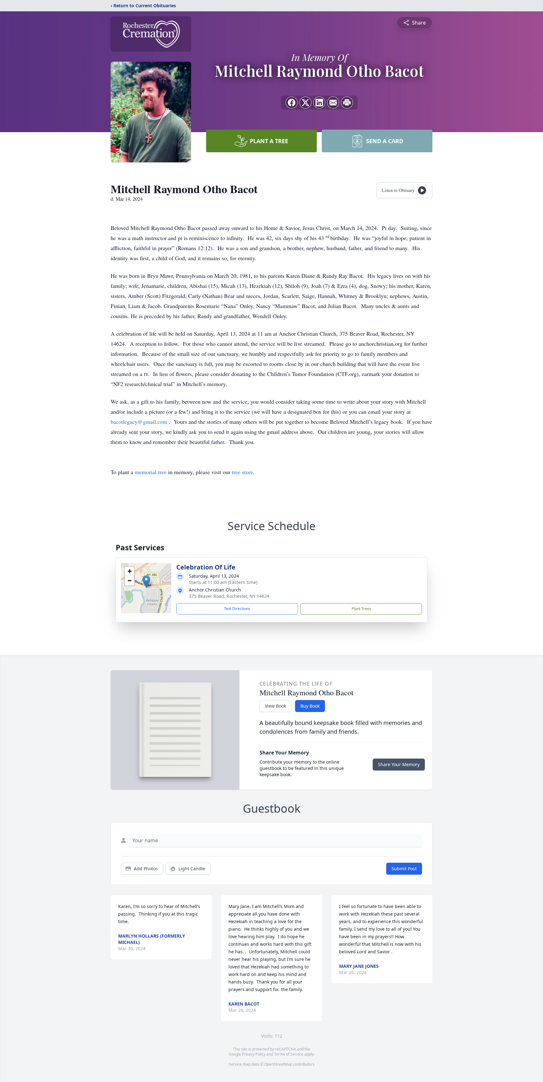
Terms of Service (288, 1054)
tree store (242, 472)
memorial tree (151, 472)
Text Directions (237, 608)
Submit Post (404, 869)
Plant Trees (361, 608)
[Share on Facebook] (291, 102)
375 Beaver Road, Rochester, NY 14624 (229, 596)
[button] (146, 581)
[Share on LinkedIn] (319, 102)
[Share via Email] (333, 102)
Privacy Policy (254, 1054)
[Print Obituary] (347, 102)
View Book (275, 706)
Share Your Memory (399, 764)
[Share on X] (305, 102)
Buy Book (310, 706)
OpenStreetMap (278, 1064)
